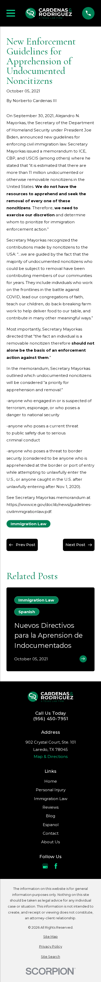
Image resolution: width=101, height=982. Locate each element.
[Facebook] (56, 866)
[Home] (48, 13)
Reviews (50, 807)
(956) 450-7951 (50, 719)
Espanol (51, 824)
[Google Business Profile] (45, 866)
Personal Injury (51, 789)
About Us (50, 841)
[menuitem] (50, 937)
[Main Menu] (10, 13)
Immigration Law (28, 523)
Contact (51, 833)
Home (50, 781)
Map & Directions (51, 756)
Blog (50, 815)
